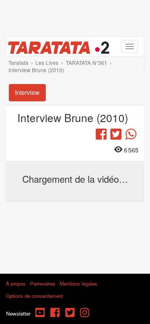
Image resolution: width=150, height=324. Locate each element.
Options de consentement (34, 295)
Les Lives (46, 62)
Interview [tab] (27, 92)
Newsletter (18, 313)
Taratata (18, 62)
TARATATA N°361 (86, 62)
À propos (16, 283)
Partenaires (42, 283)
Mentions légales (78, 283)
